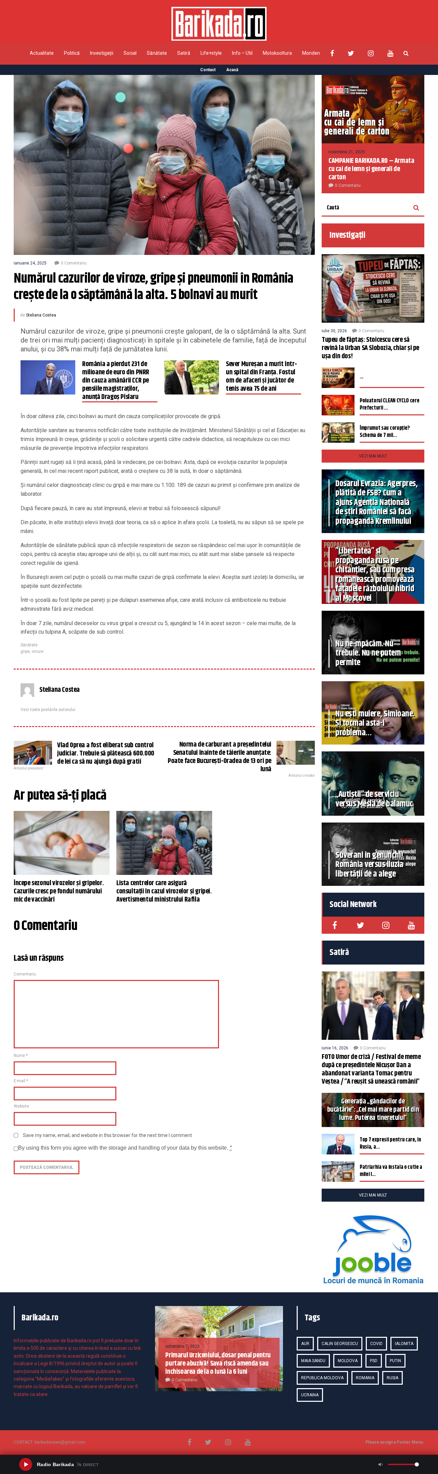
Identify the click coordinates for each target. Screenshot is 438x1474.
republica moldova (322, 1377)
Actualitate (42, 53)
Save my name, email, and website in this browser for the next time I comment (107, 1135)
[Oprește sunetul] (380, 1464)
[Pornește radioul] (25, 1464)
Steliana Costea (41, 315)
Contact (208, 69)
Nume (21, 1055)
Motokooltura (277, 53)
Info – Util (242, 53)
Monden (311, 53)
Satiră (183, 53)
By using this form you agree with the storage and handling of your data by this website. (125, 1148)
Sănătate (157, 53)
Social (130, 53)
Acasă (232, 69)
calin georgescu (340, 1343)
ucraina (310, 1395)
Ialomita (404, 1343)
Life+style (211, 53)
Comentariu (25, 974)
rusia (392, 1377)
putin (395, 1360)
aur (305, 1343)
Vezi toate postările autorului (48, 709)
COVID (376, 1343)
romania (365, 1377)
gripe (25, 651)
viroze (37, 651)
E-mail (21, 1080)
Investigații (101, 53)
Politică (72, 53)
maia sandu (313, 1360)
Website (21, 1106)
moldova (348, 1360)
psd (373, 1360)
